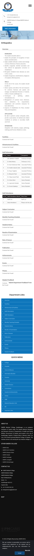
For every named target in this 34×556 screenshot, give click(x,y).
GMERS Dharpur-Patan (8, 452)
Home (2, 34)
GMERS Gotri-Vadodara (8, 450)
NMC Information (10, 28)
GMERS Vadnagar (7, 457)
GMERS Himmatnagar (8, 462)
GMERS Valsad (6, 455)
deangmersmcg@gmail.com (13, 17)
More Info (27, 550)
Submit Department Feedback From (20, 282)
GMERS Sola (6, 447)
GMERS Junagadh (7, 459)
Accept (19, 553)
